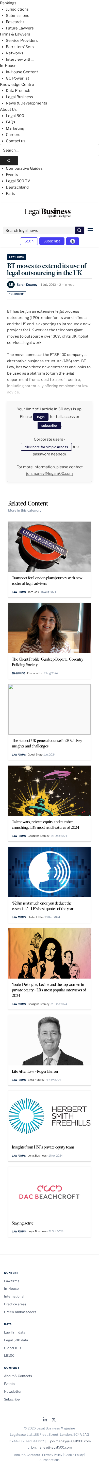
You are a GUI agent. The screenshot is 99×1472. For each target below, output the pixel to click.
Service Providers (22, 40)
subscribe (49, 425)
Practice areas (15, 1304)
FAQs (10, 122)
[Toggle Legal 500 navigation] (72, 241)
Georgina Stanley (39, 836)
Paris (10, 193)
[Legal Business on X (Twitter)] (54, 1420)
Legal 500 (15, 116)
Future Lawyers (20, 28)
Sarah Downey (27, 284)
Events (12, 174)
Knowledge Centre (17, 84)
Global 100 (12, 1348)
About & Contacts (18, 1376)
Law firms (16, 257)
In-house (16, 294)
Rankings (8, 3)
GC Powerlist (17, 78)
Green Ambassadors (20, 1312)
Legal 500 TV (18, 181)
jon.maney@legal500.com (49, 473)
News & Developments (26, 103)
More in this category (24, 510)
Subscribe (51, 241)
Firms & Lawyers (15, 34)
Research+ (15, 22)
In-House (8, 65)
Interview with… (20, 59)
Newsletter (13, 1391)
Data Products (18, 90)
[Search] (9, 160)
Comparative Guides (24, 168)
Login (29, 241)
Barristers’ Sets (20, 47)
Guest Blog (35, 754)
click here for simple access (46, 447)
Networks (14, 53)
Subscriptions (49, 1460)
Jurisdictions (17, 9)
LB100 (9, 1355)
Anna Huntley (36, 1080)
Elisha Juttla (34, 673)
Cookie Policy (74, 1455)
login (41, 417)
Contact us (15, 141)
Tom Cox (33, 592)
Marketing (15, 128)
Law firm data (14, 1332)
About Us (8, 109)
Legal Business (19, 97)
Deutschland (17, 187)
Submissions (17, 15)
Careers (13, 134)
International (14, 1296)
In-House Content (22, 72)
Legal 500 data (16, 1340)
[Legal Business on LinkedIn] (45, 1420)
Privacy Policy (52, 1455)
